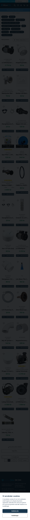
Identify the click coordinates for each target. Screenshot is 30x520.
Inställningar (15, 515)
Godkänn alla (15, 511)
